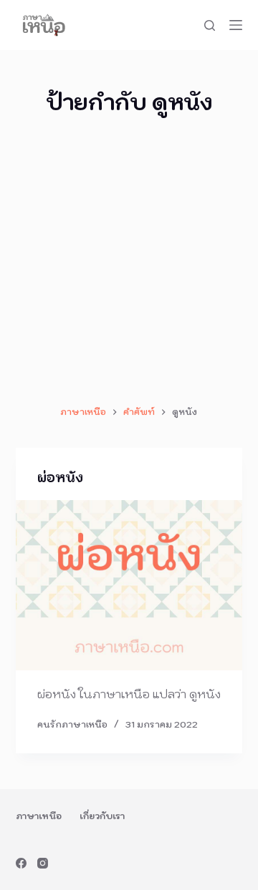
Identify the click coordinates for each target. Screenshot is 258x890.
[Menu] (235, 25)
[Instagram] (42, 863)
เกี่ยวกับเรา (102, 816)
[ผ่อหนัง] (129, 585)
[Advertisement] (129, 261)
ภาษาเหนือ (39, 816)
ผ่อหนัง (60, 477)
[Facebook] (21, 863)
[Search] (209, 25)
